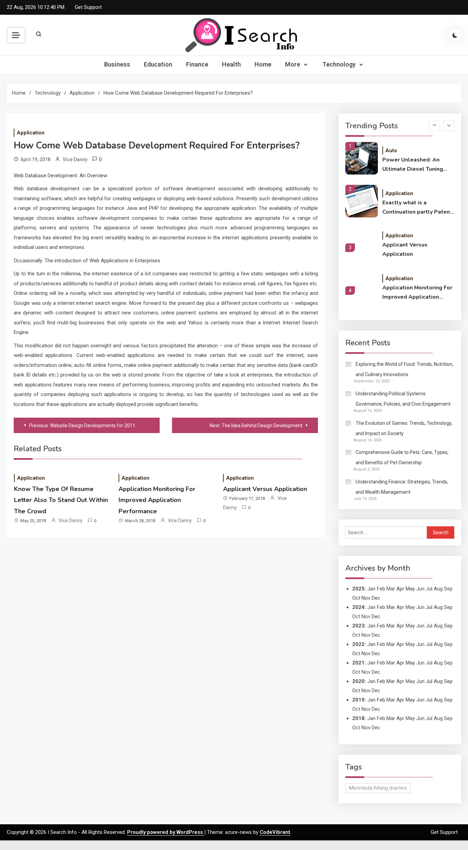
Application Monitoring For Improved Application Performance (157, 500)
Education (158, 64)
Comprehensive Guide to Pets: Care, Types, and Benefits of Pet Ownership (402, 457)
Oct (356, 616)
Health (231, 64)
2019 (358, 700)
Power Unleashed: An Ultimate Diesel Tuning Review (412, 165)
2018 (358, 718)
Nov (365, 616)
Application (31, 133)
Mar (390, 589)
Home (263, 64)
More (292, 64)
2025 (358, 589)
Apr (400, 607)
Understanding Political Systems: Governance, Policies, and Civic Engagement (403, 399)
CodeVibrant (275, 832)
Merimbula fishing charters (378, 788)
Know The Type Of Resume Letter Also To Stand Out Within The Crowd (61, 500)
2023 (358, 626)
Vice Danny (75, 159)
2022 (358, 644)
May (410, 607)
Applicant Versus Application (265, 489)
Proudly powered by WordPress (165, 832)
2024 (358, 607)
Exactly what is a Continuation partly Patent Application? (417, 208)
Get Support (88, 7)
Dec (376, 635)
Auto (391, 150)
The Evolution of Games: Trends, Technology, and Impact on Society (404, 428)
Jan (371, 589)
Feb (381, 589)
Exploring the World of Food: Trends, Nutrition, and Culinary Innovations (404, 369)
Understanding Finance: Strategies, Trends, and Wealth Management (402, 487)
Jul (429, 589)
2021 (358, 663)
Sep (448, 589)
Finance (197, 64)
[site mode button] (455, 35)
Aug (438, 589)
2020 (358, 681)
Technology (339, 64)
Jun (420, 589)
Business (117, 64)
